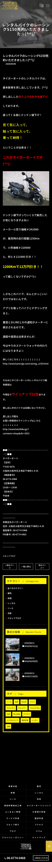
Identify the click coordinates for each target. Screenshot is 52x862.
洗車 (10, 613)
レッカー (35, 720)
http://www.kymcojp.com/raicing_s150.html (25, 363)
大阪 (8, 714)
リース (10, 608)
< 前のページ (9, 566)
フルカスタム (35, 708)
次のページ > (42, 566)
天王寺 (23, 702)
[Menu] (48, 5)
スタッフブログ (9, 556)
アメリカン (11, 708)
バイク (32, 702)
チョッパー (22, 708)
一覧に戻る (26, 566)
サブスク (26, 714)
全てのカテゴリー (15, 588)
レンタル (11, 603)
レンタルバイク (12, 720)
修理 (10, 598)
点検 (8, 726)
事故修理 (25, 720)
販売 (10, 593)
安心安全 (16, 714)
